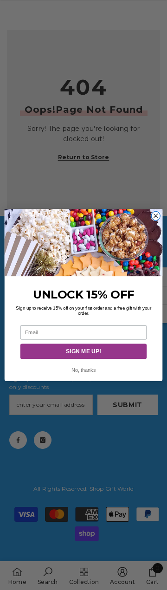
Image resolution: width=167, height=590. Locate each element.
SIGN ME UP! (83, 351)
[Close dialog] (155, 215)
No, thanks (83, 370)
